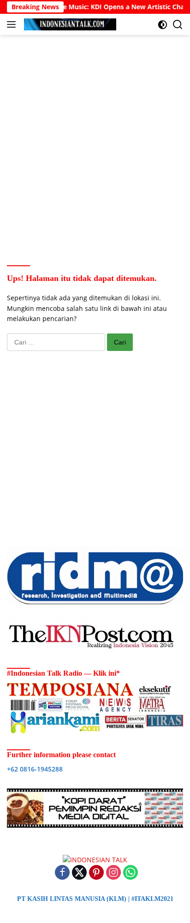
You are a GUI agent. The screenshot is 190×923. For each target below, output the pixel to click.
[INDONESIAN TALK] (69, 24)
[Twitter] (79, 873)
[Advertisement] (95, 139)
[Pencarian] (177, 24)
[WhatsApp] (130, 873)
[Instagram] (113, 873)
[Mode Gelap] (162, 24)
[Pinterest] (96, 873)
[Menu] (13, 24)
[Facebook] (62, 873)
